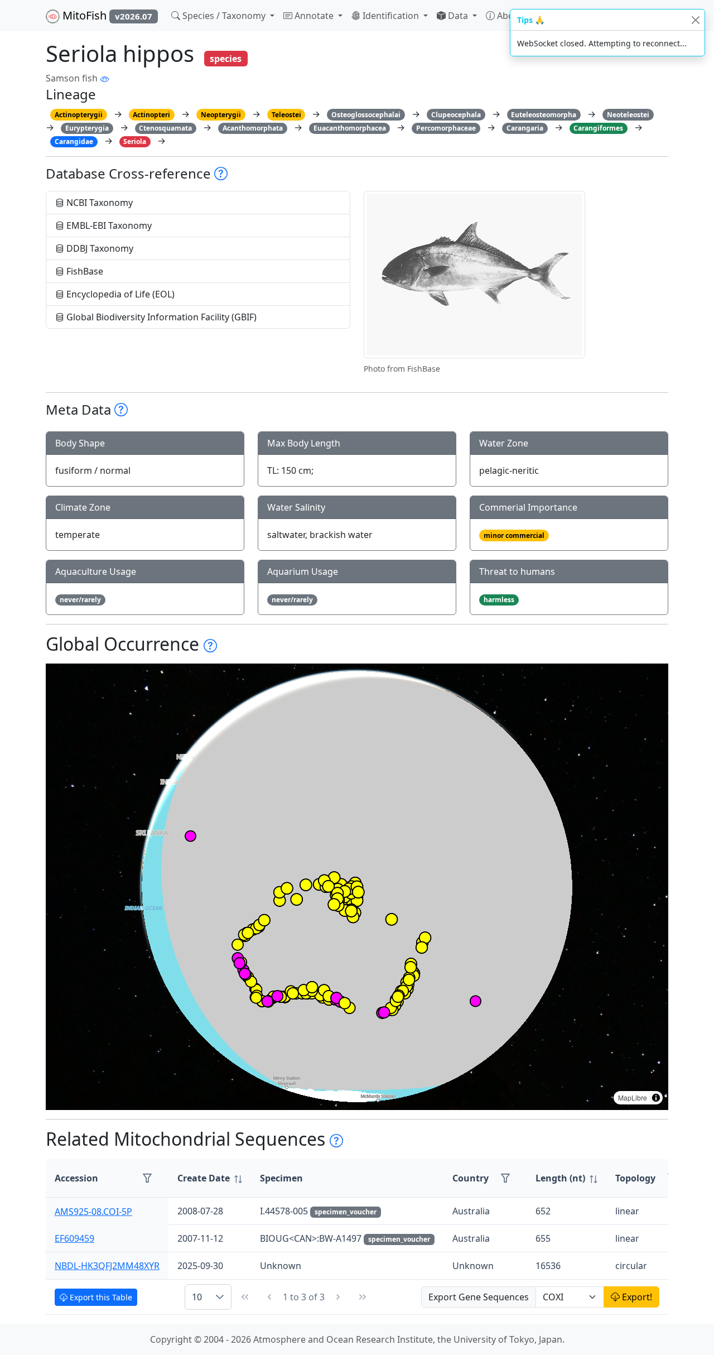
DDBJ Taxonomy (98, 248)
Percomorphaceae (446, 128)
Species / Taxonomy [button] (224, 15)
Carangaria (524, 128)
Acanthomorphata (253, 128)
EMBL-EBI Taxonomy (108, 225)
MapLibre (632, 1097)
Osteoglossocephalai (366, 114)
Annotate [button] (314, 15)
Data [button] (458, 15)
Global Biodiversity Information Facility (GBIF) (160, 317)
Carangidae (74, 141)
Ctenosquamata (165, 128)
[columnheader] (209, 1178)
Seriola (134, 141)
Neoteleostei (628, 114)
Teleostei (286, 114)
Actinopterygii (79, 114)
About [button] (510, 15)
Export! (636, 1297)
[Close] (695, 20)
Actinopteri (151, 114)
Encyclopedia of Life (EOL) (119, 294)
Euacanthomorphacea (349, 128)
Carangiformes (598, 128)
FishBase (83, 271)
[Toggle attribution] (656, 1097)
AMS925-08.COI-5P (93, 1211)
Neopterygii (221, 114)
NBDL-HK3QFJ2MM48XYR (107, 1266)
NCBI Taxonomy (98, 202)
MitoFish (106, 15)
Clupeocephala (456, 114)
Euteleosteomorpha (543, 114)
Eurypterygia (87, 128)
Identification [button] (390, 15)
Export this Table (99, 1297)
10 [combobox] (197, 1297)
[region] (357, 887)
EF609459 (74, 1238)
